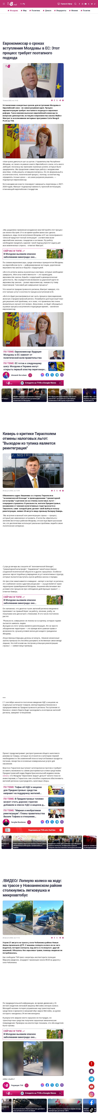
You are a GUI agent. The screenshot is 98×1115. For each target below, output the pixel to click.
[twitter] (57, 100)
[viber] (63, 100)
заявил (6, 776)
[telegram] (60, 100)
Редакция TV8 (17, 1085)
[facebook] (54, 100)
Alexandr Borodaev (19, 375)
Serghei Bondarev (18, 822)
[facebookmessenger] (52, 100)
